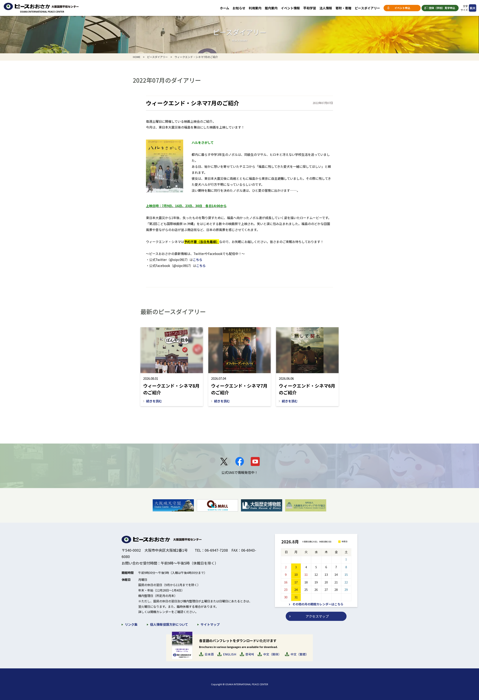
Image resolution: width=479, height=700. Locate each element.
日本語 (209, 654)
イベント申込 (402, 8)
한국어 (249, 654)
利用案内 (255, 8)
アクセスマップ (317, 616)
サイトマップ (210, 624)
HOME (136, 57)
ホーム (224, 8)
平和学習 (309, 8)
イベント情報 (290, 8)
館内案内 (271, 8)
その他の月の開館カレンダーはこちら (317, 604)
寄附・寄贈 (343, 8)
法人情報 (325, 8)
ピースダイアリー (367, 8)
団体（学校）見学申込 (442, 8)
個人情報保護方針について (169, 624)
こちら (197, 259)
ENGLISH (229, 654)
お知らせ (239, 8)
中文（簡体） (272, 654)
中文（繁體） (300, 654)
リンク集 (131, 624)
